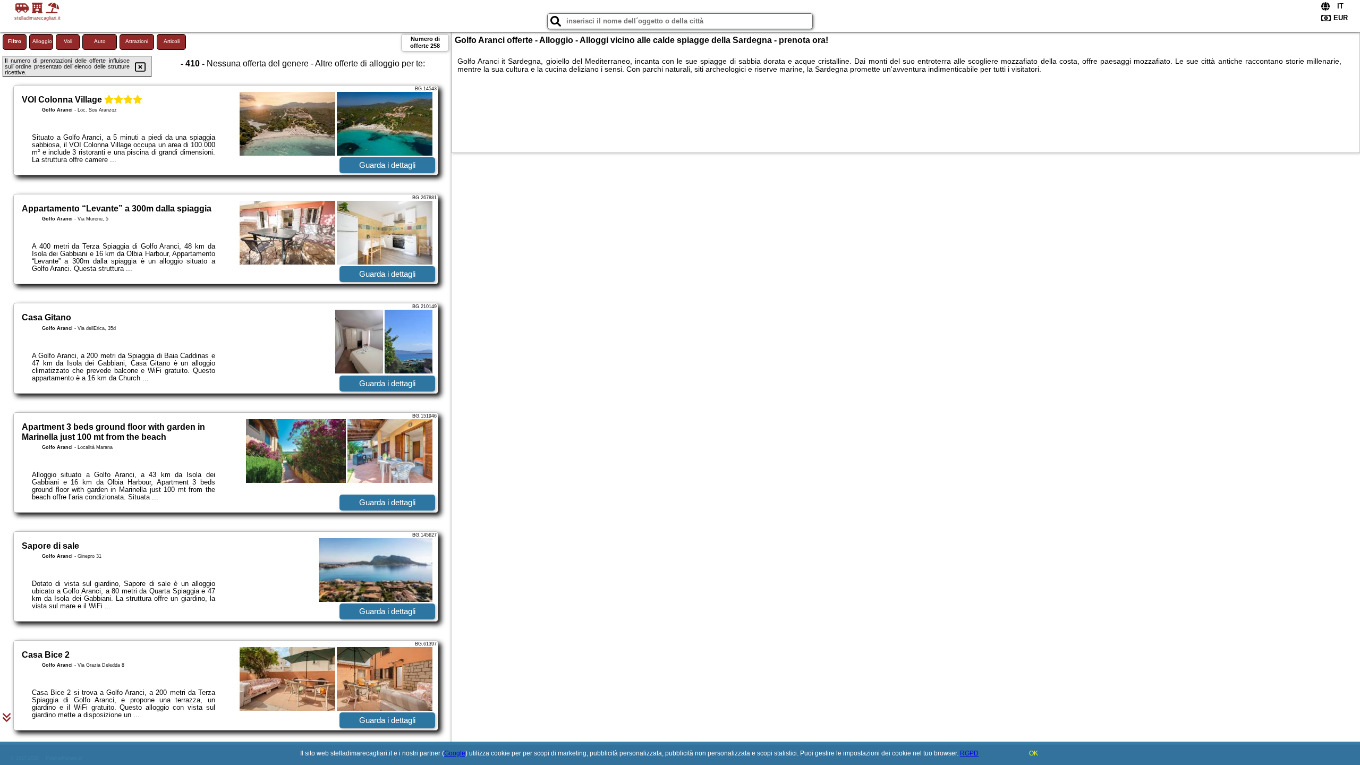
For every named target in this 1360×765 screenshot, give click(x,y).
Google (454, 753)
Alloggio (42, 41)
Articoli (172, 41)
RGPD (969, 753)
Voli (68, 41)
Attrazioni (136, 41)
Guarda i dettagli (387, 164)
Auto (100, 41)
